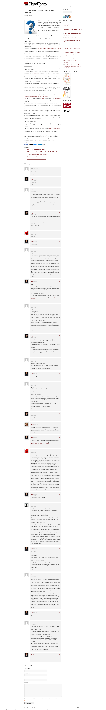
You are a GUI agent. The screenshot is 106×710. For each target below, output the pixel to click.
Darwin (25, 98)
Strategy (60, 18)
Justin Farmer (33, 189)
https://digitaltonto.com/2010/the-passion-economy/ (40, 443)
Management (59, 158)
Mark (32, 574)
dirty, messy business (35, 73)
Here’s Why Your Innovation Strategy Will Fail (36, 149)
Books (80, 5)
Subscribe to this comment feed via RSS (33, 701)
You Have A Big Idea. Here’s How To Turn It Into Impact (72, 61)
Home (64, 5)
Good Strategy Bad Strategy (30, 61)
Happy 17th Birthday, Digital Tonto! (71, 58)
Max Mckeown (33, 504)
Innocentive (26, 108)
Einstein (43, 98)
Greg (32, 179)
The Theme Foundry (34, 707)
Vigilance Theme (27, 707)
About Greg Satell (69, 5)
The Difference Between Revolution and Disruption (36, 159)
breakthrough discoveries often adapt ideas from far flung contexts (36, 96)
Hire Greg (76, 5)
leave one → (35, 164)
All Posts (55, 158)
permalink (36, 168)
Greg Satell (33, 654)
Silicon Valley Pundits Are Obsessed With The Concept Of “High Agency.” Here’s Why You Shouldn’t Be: (72, 66)
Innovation (56, 18)
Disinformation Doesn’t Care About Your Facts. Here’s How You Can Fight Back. (72, 49)
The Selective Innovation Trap (32, 156)
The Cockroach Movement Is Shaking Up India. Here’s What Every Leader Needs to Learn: (72, 54)
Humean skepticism (57, 98)
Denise (32, 424)
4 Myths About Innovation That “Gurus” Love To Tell (37, 154)
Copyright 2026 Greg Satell (77, 707)
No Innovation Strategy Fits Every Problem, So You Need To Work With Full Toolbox (43, 151)
